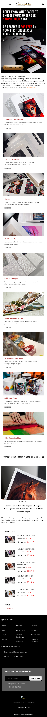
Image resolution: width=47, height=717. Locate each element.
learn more (31, 88)
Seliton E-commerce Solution (23, 715)
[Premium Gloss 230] (10, 580)
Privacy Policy (21, 630)
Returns (19, 626)
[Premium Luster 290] (10, 553)
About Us (19, 641)
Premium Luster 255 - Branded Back (26, 564)
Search (4, 630)
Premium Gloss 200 (25, 589)
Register (4, 639)
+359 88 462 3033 (16, 656)
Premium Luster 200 (26, 536)
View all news (9, 608)
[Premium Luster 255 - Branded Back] (10, 566)
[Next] (45, 494)
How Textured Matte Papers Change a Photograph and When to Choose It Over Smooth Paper (23, 509)
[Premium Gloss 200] (10, 593)
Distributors (35, 630)
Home (4, 626)
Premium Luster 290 (26, 549)
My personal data (24, 707)
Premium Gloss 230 (25, 576)
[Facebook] (4, 661)
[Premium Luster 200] (10, 540)
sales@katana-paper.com (18, 652)
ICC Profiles (35, 635)
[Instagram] (9, 661)
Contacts (34, 626)
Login (4, 635)
